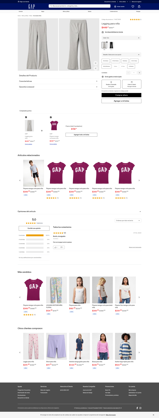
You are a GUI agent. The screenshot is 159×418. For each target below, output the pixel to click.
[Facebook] (137, 408)
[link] (33, 178)
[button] (135, 19)
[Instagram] (140, 408)
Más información (111, 415)
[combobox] (128, 220)
